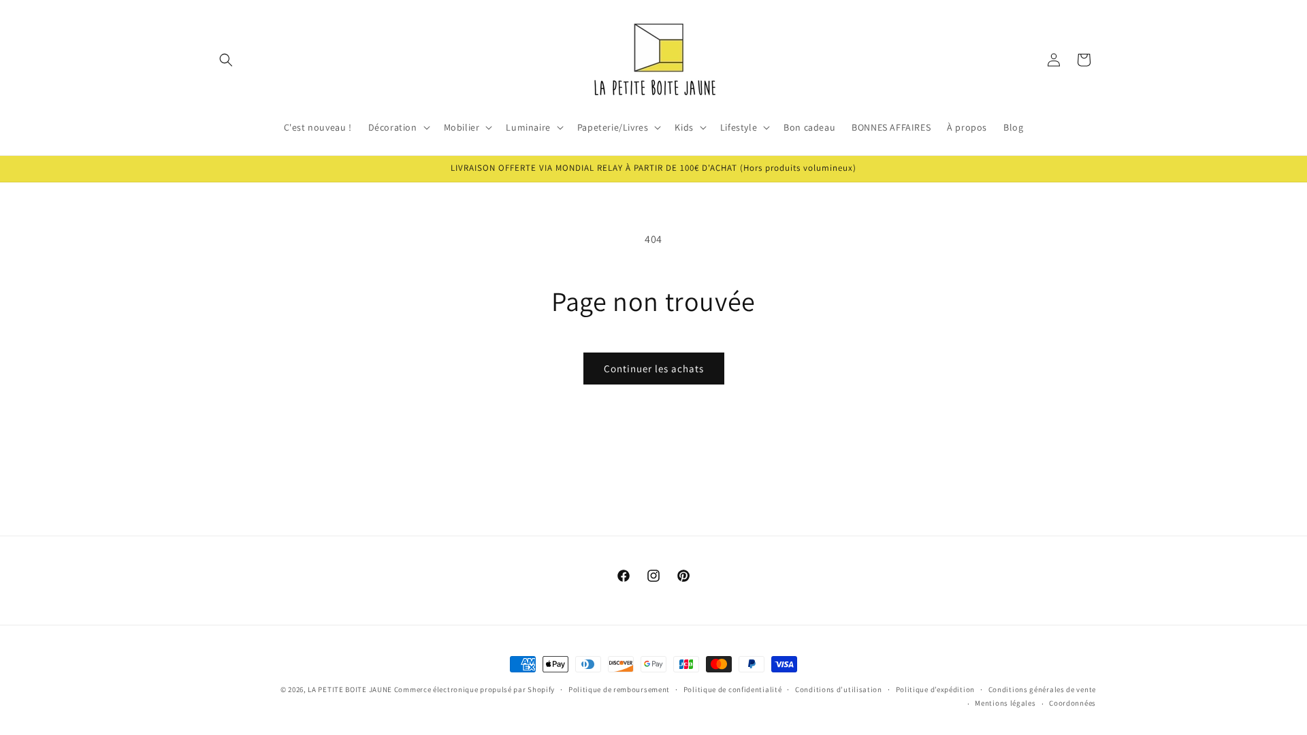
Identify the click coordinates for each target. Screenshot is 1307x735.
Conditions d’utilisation (838, 689)
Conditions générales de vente (1042, 689)
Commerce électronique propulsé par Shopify (474, 689)
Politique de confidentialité (732, 689)
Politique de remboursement (619, 689)
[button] (226, 60)
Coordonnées (1072, 703)
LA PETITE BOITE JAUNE (350, 689)
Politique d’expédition (935, 689)
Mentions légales (1005, 703)
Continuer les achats (654, 368)
